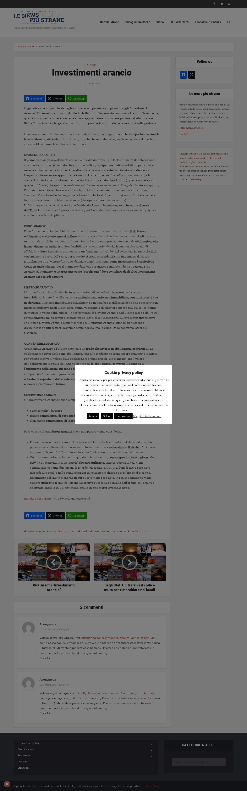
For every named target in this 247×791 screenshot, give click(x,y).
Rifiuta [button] (106, 416)
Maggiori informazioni (147, 416)
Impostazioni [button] (123, 416)
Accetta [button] (93, 416)
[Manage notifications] (7, 784)
